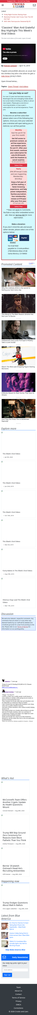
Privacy (18, 1001)
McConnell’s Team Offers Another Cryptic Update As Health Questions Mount (15, 803)
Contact (18, 994)
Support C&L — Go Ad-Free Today (18, 1)
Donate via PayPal (24, 238)
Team (18, 987)
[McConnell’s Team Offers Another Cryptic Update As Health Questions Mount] (15, 789)
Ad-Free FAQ (20, 215)
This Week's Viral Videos (11, 454)
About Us (18, 991)
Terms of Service (22, 627)
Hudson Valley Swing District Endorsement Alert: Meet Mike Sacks (19, 935)
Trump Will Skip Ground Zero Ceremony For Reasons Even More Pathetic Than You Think (14, 836)
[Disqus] (18, 700)
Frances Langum (10, 66)
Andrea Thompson (8, 844)
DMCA (18, 1004)
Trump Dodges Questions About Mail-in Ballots (15, 904)
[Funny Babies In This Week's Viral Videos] (18, 558)
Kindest (13, 242)
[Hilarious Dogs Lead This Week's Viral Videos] (18, 587)
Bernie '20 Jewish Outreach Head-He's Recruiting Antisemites (14, 868)
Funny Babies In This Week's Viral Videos (17, 571)
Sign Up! (7, 975)
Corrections (18, 1008)
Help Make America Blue (15, 950)
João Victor (5, 76)
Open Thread (13, 86)
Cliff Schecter (6, 874)
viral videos (23, 86)
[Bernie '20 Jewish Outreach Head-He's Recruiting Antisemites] (15, 855)
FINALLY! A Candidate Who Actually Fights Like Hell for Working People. (18, 943)
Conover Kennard (8, 811)
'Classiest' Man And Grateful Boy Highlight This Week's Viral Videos (18, 30)
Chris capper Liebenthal (10, 908)
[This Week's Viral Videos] (18, 441)
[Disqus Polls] (18, 654)
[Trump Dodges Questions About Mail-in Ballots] (15, 892)
